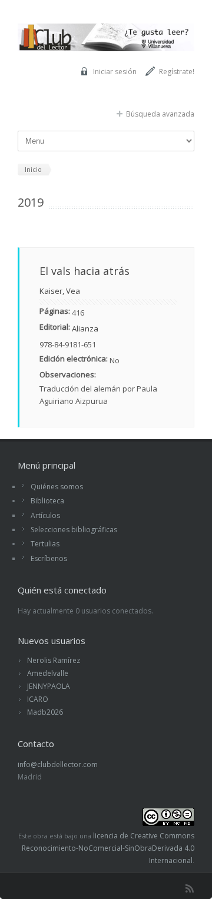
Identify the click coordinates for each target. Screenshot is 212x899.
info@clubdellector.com (58, 764)
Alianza (85, 328)
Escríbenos (49, 558)
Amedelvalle (47, 673)
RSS (189, 888)
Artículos (45, 515)
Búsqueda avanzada (160, 114)
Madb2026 (45, 712)
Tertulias (45, 544)
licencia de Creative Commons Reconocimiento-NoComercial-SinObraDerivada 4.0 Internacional (108, 848)
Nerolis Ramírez (53, 660)
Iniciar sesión (115, 72)
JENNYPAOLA (48, 686)
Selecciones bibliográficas (74, 530)
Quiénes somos (57, 487)
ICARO (37, 699)
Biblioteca (47, 501)
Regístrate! (176, 72)
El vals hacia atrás (84, 271)
